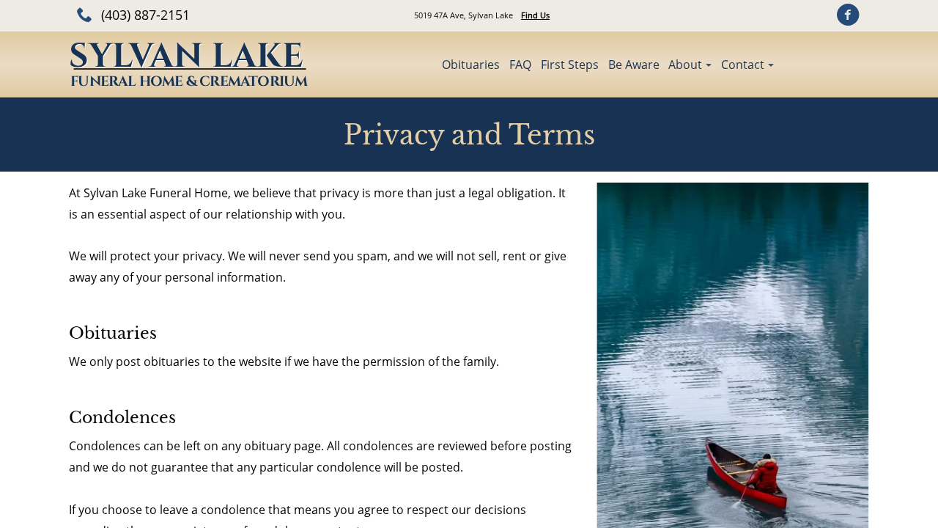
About (685, 64)
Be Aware (634, 64)
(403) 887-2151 (145, 14)
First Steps (570, 64)
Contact (742, 64)
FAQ (520, 64)
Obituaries (471, 64)
